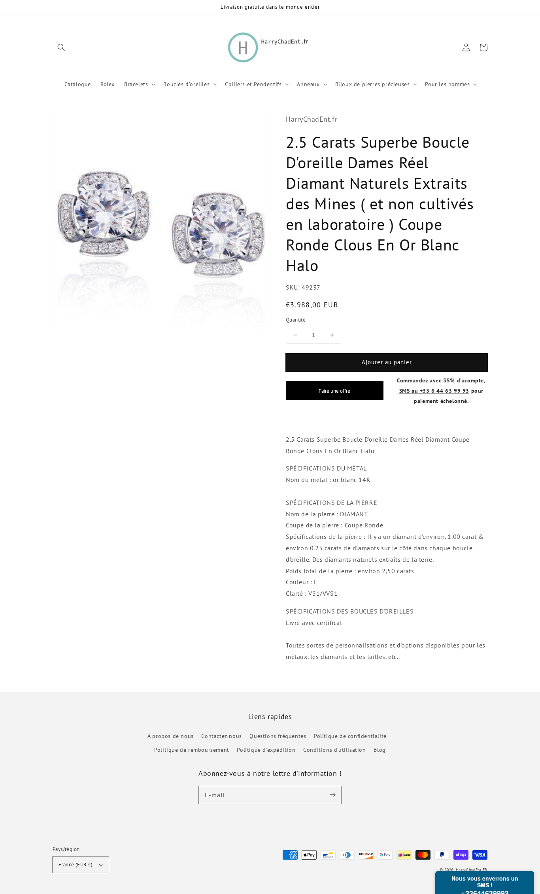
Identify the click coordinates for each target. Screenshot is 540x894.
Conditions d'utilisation (334, 749)
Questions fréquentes (277, 736)
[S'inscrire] (332, 795)
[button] (61, 47)
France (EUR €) (76, 864)
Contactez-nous (221, 736)
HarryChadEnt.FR (472, 869)
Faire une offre (334, 390)
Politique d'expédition (266, 749)
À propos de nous (170, 736)
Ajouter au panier (387, 362)
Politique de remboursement (191, 749)
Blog (379, 749)
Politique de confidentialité (350, 736)
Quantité (296, 319)
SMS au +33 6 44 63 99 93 (434, 390)
